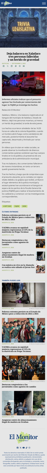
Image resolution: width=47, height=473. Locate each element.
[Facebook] (3, 66)
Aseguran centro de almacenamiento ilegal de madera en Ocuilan (18, 254)
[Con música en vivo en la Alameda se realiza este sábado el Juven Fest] (40, 268)
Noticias (5, 63)
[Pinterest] (19, 66)
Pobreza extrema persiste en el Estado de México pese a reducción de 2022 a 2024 (18, 217)
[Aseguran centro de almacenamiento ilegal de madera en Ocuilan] (40, 256)
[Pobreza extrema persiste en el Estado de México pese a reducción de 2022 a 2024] (40, 218)
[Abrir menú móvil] (44, 3)
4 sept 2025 (7, 206)
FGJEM (17, 206)
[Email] (23, 66)
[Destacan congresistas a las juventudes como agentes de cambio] (40, 243)
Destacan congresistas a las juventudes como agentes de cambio (15, 242)
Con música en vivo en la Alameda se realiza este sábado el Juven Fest (18, 266)
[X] (7, 66)
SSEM (24, 206)
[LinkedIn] (11, 66)
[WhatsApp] (15, 66)
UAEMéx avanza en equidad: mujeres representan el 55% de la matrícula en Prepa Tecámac (17, 229)
